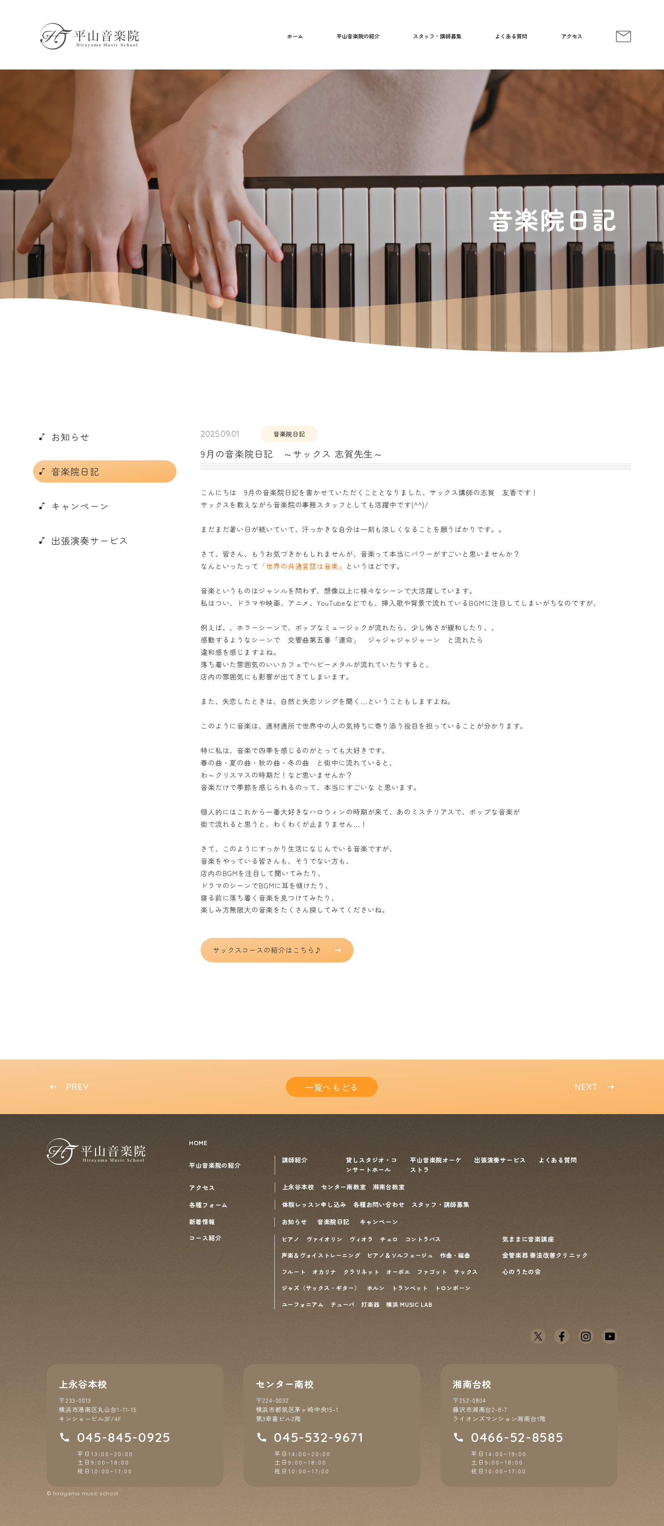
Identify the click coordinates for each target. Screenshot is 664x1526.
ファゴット (432, 1272)
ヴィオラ (361, 1239)
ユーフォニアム (303, 1304)
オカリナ (324, 1272)
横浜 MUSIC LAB (409, 1304)
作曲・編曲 (455, 1255)
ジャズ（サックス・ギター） (321, 1288)
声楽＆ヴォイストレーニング (321, 1255)
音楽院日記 (333, 1221)
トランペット (410, 1288)
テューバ (342, 1304)
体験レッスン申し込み (314, 1204)
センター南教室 (343, 1186)
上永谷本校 (298, 1186)
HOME (198, 1142)
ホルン (376, 1288)
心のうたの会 (521, 1271)
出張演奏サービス (500, 1159)
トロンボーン (453, 1288)
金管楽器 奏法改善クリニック (545, 1255)
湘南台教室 (389, 1186)
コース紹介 (205, 1238)
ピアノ (291, 1239)
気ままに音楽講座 (528, 1238)
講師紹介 (295, 1159)
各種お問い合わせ (379, 1204)
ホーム (295, 36)
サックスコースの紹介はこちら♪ (267, 950)
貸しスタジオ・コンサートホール (371, 1164)
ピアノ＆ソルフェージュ (400, 1255)
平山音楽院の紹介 (358, 36)
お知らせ (294, 1221)
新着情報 (202, 1221)
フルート (294, 1272)
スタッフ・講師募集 (437, 36)
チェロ (389, 1239)
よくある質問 (511, 36)
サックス (466, 1272)
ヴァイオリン (324, 1239)
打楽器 (370, 1304)
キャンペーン (379, 1221)
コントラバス (423, 1239)
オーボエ (398, 1272)
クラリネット (361, 1272)
